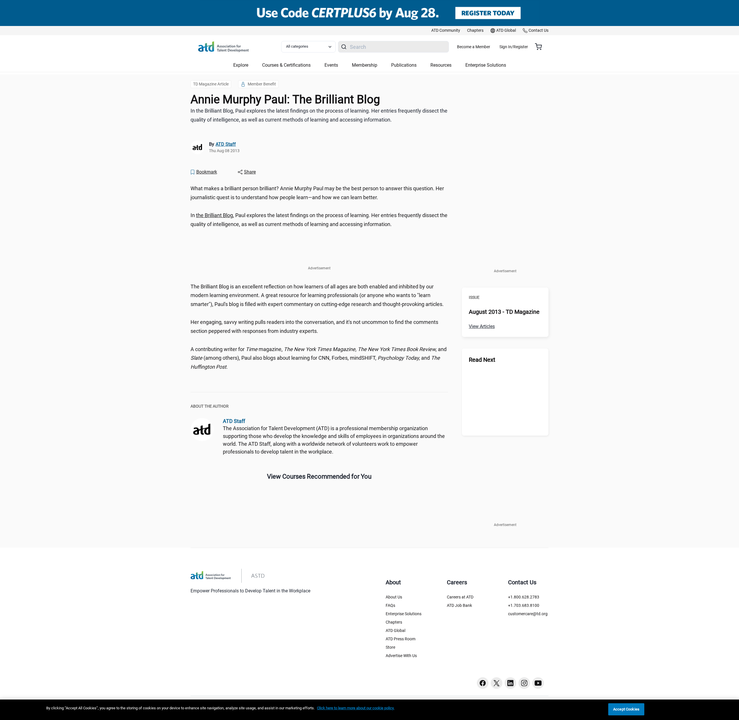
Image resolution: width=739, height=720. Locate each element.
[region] (369, 710)
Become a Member (473, 46)
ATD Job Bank (459, 605)
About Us (394, 597)
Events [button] (331, 65)
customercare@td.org (528, 613)
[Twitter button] (496, 683)
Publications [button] (404, 65)
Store (390, 647)
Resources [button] (440, 65)
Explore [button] (240, 65)
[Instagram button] (524, 683)
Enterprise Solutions (403, 613)
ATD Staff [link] (226, 144)
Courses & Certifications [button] (286, 65)
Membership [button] (364, 65)
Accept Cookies (626, 709)
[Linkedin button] (510, 683)
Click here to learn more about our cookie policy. (355, 708)
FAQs (390, 605)
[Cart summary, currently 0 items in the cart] (540, 47)
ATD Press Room (400, 639)
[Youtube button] (538, 683)
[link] (445, 30)
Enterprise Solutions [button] (485, 65)
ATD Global (395, 630)
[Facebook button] (482, 683)
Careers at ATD (460, 597)
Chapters (394, 622)
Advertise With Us (401, 655)
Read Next (482, 359)
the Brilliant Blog (214, 215)
